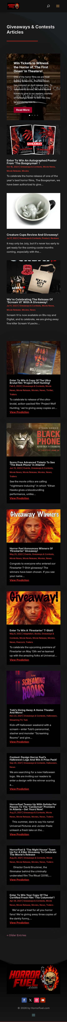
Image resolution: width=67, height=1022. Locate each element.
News (33, 310)
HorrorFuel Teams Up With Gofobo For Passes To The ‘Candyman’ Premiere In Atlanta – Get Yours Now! (33, 807)
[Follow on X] (30, 1000)
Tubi (26, 720)
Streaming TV (16, 720)
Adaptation (28, 633)
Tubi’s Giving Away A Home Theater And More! (32, 711)
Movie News (49, 166)
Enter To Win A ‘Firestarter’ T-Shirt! (31, 630)
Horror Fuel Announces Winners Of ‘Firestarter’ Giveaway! (31, 549)
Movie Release (14, 171)
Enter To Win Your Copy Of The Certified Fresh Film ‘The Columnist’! (32, 896)
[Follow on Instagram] (36, 1000)
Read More (23, 109)
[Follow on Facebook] (24, 1000)
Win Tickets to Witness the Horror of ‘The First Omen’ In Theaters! (31, 67)
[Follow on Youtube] (42, 1000)
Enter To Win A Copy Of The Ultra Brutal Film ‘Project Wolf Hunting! (30, 381)
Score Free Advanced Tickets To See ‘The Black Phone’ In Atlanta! (32, 463)
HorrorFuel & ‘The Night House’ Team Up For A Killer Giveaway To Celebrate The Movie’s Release (33, 852)
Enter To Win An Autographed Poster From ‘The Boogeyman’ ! (32, 162)
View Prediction (19, 412)
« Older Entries (16, 935)
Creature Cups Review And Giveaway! (32, 234)
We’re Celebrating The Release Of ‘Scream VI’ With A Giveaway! (30, 301)
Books (38, 633)
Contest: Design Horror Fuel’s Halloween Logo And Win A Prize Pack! (33, 758)
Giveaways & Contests (31, 166)
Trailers (13, 394)
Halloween (51, 716)
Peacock (20, 642)
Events (27, 468)
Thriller (49, 390)
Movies (25, 171)
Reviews (55, 238)
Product (46, 238)
